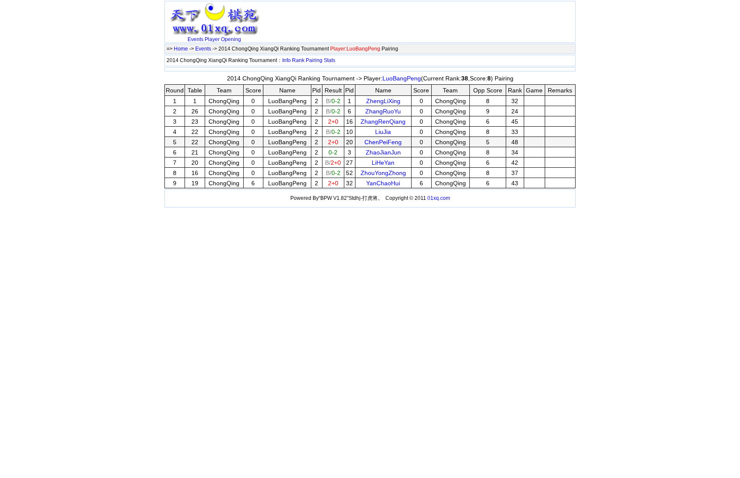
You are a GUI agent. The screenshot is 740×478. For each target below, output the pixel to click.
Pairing (314, 60)
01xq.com (438, 198)
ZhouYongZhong (383, 172)
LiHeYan (383, 162)
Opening (231, 39)
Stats (329, 60)
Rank (298, 60)
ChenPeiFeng (383, 142)
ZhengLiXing (383, 101)
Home (181, 49)
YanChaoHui (383, 183)
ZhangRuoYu (383, 111)
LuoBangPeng (401, 78)
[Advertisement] (363, 16)
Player (212, 39)
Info (286, 60)
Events (195, 39)
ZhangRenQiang (383, 121)
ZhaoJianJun (383, 152)
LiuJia (383, 131)
